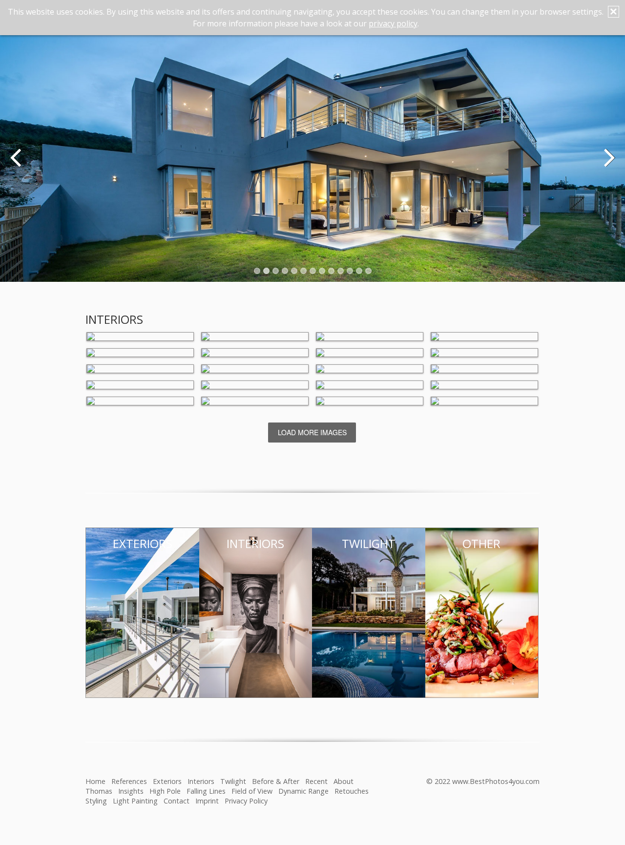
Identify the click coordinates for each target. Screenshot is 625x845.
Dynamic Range (303, 791)
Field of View (251, 791)
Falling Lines (206, 791)
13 (368, 271)
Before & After (275, 781)
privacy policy (393, 23)
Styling (96, 800)
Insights (131, 791)
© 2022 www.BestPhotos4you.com (483, 781)
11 (350, 271)
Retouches (351, 791)
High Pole (165, 791)
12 (359, 271)
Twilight (233, 781)
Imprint (207, 800)
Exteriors (167, 781)
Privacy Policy (246, 800)
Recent (316, 781)
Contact (176, 800)
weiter (608, 164)
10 (340, 271)
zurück (17, 164)
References (129, 781)
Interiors (201, 781)
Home (95, 781)
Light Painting (135, 800)
